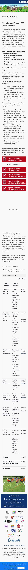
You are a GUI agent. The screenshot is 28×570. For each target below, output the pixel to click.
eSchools (21, 552)
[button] (4, 484)
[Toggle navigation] (26, 2)
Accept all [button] (21, 568)
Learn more (21, 565)
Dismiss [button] (5, 568)
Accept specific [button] (12, 568)
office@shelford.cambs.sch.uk (15, 506)
